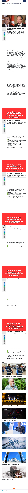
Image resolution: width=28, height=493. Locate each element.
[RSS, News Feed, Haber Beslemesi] (14, 488)
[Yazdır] (4, 38)
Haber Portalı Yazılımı (5, 490)
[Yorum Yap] (4, 39)
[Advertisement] (14, 9)
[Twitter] (4, 33)
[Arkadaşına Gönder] (4, 37)
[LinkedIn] (4, 34)
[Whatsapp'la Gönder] (4, 35)
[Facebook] (4, 32)
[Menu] (23, 1)
